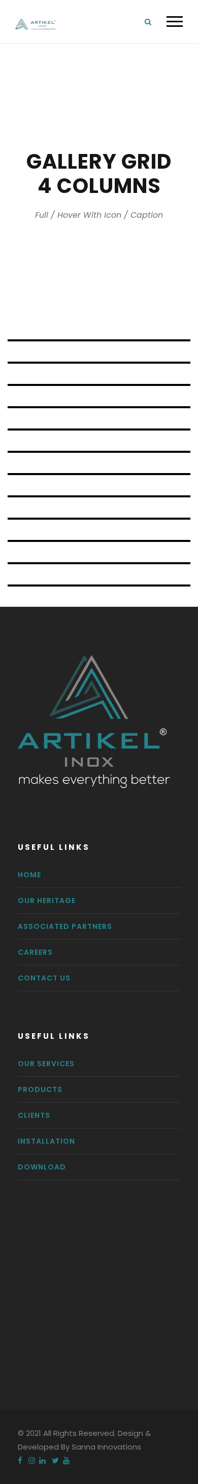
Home (29, 875)
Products (40, 1089)
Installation (46, 1141)
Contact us (44, 978)
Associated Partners (65, 926)
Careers (35, 952)
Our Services (46, 1064)
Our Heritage (47, 900)
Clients (34, 1115)
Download (42, 1167)
